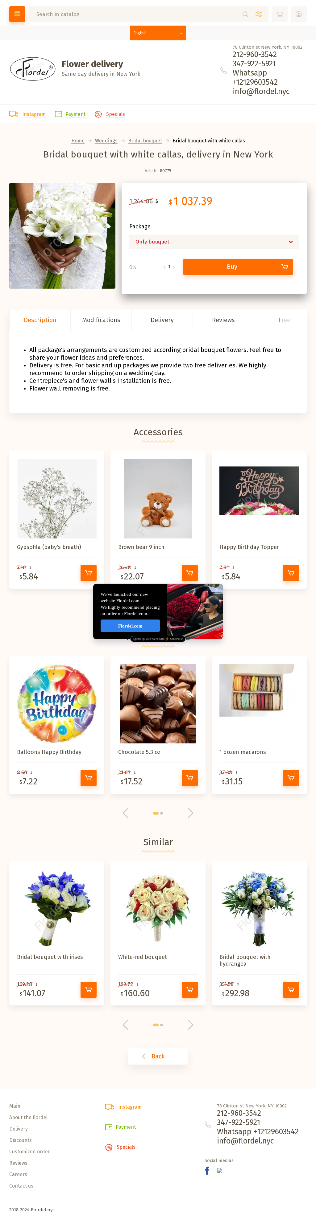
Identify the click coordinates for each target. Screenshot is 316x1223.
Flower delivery (92, 64)
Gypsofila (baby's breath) (49, 547)
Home (78, 141)
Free (284, 320)
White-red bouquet (142, 957)
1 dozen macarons (242, 752)
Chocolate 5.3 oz (139, 752)
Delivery (162, 320)
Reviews (223, 320)
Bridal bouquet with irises (50, 957)
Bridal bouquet (145, 141)
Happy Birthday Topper (249, 547)
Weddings (106, 141)
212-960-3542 (255, 54)
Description (40, 320)
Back (158, 1056)
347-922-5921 (254, 63)
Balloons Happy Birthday (49, 752)
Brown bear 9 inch (141, 547)
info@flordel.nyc (261, 91)
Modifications (101, 320)
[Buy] (89, 573)
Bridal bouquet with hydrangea (245, 960)
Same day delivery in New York (101, 74)
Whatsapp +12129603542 (255, 77)
